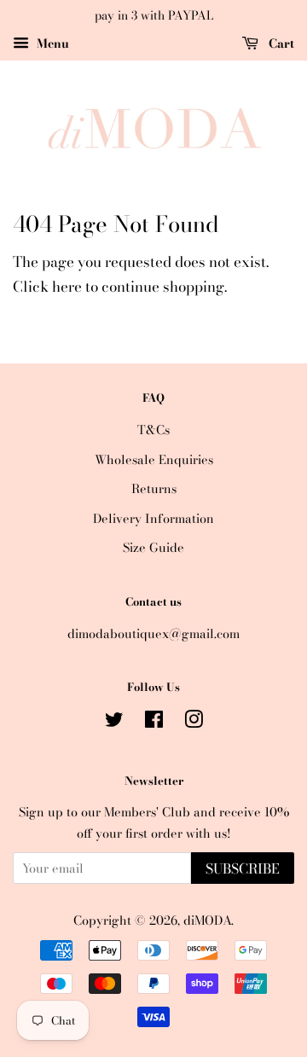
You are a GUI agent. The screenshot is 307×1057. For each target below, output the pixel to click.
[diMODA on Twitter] (114, 722)
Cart (279, 43)
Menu (51, 43)
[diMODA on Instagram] (193, 722)
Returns (154, 488)
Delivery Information (153, 518)
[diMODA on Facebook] (154, 722)
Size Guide (153, 547)
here (67, 287)
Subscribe (243, 868)
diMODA (207, 920)
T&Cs (153, 430)
